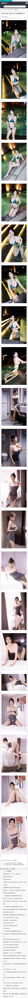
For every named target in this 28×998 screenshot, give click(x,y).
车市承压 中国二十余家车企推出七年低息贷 (13, 982)
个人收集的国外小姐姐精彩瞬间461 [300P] (12, 895)
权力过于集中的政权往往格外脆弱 (10, 944)
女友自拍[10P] (6, 928)
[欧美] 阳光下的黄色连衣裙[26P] (10, 925)
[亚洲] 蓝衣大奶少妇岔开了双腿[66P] (14, 863)
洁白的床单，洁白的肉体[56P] (10, 920)
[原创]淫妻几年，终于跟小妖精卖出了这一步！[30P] (14, 942)
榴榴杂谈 (4, 3)
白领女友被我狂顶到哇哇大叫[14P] (11, 947)
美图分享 (16, 9)
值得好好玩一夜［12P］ (8, 996)
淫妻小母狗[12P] (7, 879)
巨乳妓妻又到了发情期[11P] (9, 950)
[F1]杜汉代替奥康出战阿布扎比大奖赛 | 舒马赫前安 (14, 955)
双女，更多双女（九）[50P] (9, 969)
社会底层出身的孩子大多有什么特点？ (11, 939)
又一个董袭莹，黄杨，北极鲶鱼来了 (11, 985)
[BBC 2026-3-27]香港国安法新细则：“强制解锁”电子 (15, 993)
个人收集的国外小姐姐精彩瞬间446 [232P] (12, 931)
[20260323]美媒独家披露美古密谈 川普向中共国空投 (15, 909)
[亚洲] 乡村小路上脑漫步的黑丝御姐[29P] (15, 864)
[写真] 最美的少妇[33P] (8, 912)
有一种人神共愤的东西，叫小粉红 (10, 917)
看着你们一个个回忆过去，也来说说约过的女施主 (14, 890)
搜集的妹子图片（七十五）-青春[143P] (12, 874)
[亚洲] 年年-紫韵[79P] (8, 876)
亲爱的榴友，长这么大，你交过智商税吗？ (12, 953)
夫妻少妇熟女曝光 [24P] (8, 923)
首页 (12, 9)
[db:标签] (15, 860)
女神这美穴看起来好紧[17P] (9, 893)
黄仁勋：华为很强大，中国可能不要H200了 (13, 898)
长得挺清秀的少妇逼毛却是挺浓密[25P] (12, 887)
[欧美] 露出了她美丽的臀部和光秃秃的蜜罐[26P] (14, 914)
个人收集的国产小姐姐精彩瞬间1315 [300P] (13, 906)
